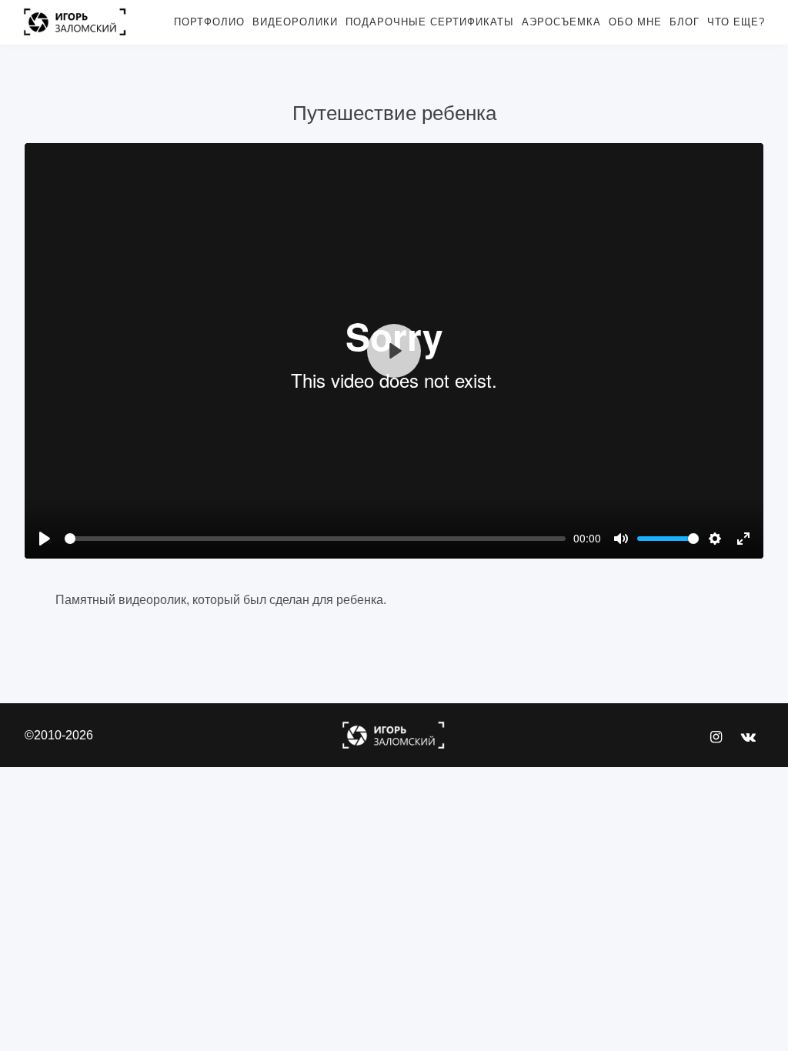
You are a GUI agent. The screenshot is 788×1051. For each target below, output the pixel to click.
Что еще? (736, 22)
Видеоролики (295, 22)
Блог (684, 22)
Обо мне (635, 22)
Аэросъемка (561, 22)
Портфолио (209, 22)
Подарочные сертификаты (430, 22)
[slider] (315, 538)
